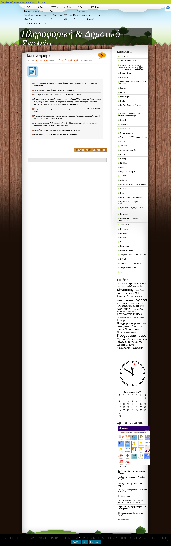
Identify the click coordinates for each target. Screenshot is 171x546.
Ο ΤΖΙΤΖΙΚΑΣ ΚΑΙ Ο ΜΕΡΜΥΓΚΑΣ (55, 126)
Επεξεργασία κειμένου (130, 314)
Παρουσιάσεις (132, 329)
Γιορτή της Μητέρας (57, 26)
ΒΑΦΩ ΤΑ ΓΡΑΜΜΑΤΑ (65, 90)
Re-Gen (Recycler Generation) (83, 21)
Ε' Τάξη (123, 189)
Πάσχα (52, 34)
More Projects (29, 19)
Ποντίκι (134, 332)
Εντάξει (76, 542)
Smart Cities (125, 129)
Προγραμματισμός (127, 250)
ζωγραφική (137, 347)
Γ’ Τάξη (54, 7)
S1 (52, 19)
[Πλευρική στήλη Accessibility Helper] (168, 7)
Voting (119, 303)
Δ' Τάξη (76, 60)
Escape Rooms (126, 73)
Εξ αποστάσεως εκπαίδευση (131, 197)
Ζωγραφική (124, 225)
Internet (123, 88)
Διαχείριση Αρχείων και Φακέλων (133, 184)
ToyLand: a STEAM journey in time (87, 37)
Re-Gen (129, 293)
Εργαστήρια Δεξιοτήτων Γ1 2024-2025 (33, 33)
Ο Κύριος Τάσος (124, 496)
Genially (136, 290)
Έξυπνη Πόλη (132, 303)
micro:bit (63, 19)
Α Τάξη (140, 303)
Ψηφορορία (123, 348)
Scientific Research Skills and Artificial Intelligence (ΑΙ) (87, 31)
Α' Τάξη (59, 60)
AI (125, 286)
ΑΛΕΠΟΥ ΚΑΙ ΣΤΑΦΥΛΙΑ (71, 130)
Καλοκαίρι (53, 30)
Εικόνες (123, 193)
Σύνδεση (42, 2)
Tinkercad (129, 301)
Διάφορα (123, 180)
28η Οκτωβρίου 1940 (128, 61)
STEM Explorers (83, 26)
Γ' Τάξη (70, 60)
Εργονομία (124, 214)
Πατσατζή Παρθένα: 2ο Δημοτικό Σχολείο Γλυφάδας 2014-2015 (130, 501)
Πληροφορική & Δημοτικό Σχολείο (70, 38)
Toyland (140, 300)
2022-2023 (120, 286)
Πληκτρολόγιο (125, 246)
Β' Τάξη (65, 60)
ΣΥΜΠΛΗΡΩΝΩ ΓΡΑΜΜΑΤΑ (74, 95)
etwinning (125, 289)
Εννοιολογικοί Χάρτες (129, 311)
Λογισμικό (124, 233)
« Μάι (119, 416)
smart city (139, 297)
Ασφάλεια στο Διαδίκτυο (35, 15)
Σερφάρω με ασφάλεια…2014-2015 (133, 255)
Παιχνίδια (124, 238)
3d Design (122, 283)
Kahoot (142, 290)
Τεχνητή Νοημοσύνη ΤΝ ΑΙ (130, 263)
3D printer (131, 284)
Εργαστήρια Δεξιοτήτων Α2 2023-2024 (33, 28)
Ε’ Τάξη (81, 7)
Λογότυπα (133, 326)
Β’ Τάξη (41, 7)
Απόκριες (53, 23)
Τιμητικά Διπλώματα (33, 11)
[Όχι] (167, 540)
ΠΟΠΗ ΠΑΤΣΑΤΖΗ (42, 60)
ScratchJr (90, 19)
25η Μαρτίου (125, 56)
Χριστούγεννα (125, 272)
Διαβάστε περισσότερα (90, 150)
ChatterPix (136, 286)
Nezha (99, 15)
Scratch (77, 19)
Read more (95, 542)
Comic (142, 286)
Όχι (84, 542)
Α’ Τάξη (27, 7)
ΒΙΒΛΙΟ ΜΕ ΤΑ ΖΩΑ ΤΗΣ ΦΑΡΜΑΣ (64, 135)
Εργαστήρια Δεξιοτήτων (35, 23)
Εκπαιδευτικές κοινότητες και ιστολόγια (18, 2)
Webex (125, 303)
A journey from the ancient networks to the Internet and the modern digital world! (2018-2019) (131, 67)
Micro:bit (121, 293)
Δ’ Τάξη (67, 7)
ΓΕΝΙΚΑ (123, 163)
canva (129, 286)
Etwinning (81, 11)
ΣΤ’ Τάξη (95, 7)
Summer (120, 301)
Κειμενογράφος (39, 56)
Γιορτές (53, 11)
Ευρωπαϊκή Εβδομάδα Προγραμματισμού (71, 15)
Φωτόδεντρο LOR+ (125, 519)
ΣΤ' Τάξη (123, 259)
